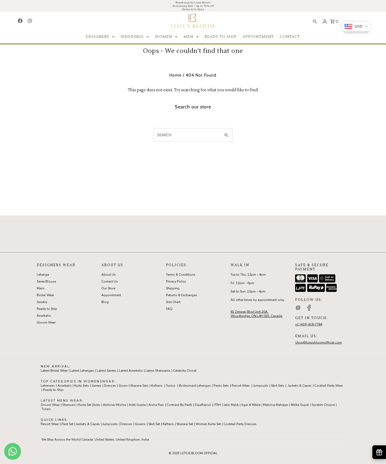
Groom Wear (46, 322)
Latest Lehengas (82, 371)
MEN (188, 36)
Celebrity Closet (184, 371)
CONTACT (290, 36)
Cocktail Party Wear (328, 386)
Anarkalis (44, 316)
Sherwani (69, 405)
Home (175, 75)
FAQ (169, 309)
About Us (108, 275)
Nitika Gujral (300, 405)
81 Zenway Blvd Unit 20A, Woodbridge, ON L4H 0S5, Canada (256, 314)
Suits (96, 405)
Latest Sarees (106, 371)
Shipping (172, 288)
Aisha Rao (156, 405)
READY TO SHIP (221, 36)
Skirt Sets (277, 386)
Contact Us (109, 281)
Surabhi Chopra (323, 405)
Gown (123, 386)
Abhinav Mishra (114, 405)
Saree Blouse (46, 281)
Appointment (111, 295)
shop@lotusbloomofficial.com (318, 342)
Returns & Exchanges (181, 295)
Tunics (170, 386)
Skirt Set (154, 424)
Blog (105, 302)
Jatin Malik (231, 405)
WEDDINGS (132, 36)
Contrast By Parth (179, 405)
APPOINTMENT (258, 36)
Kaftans (157, 386)
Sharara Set (184, 424)
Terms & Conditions (180, 275)
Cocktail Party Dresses (240, 424)
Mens (41, 288)
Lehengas (48, 386)
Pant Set (67, 424)
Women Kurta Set (208, 424)
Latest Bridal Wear (54, 371)
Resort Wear (241, 386)
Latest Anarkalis (131, 371)
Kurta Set (84, 405)
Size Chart (173, 302)
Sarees (96, 386)
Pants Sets (221, 386)
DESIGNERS (97, 36)
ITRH (217, 405)
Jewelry (42, 302)
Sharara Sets (139, 386)
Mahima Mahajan (275, 405)
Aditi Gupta (137, 405)
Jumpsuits (260, 386)
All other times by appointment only (257, 300)
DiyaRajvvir (203, 405)
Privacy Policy (176, 281)
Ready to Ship (47, 309)
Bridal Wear (45, 295)
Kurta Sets (81, 386)
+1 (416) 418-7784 (308, 324)
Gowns (140, 424)
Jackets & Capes (300, 386)
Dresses (110, 386)
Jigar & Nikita (250, 405)
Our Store (108, 288)
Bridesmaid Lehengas (195, 386)
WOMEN (163, 36)
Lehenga (43, 275)
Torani (46, 409)
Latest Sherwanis (157, 371)
